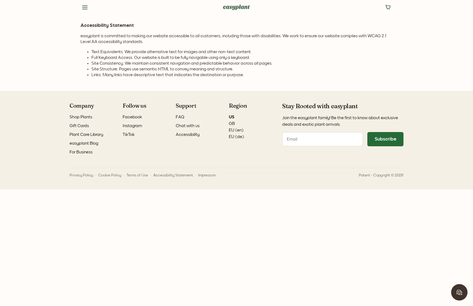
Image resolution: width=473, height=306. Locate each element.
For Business (81, 152)
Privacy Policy (81, 175)
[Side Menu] (84, 7)
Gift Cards (79, 126)
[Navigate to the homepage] (236, 7)
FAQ (180, 117)
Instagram (132, 126)
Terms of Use (137, 175)
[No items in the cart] (388, 7)
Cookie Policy (109, 175)
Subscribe (385, 139)
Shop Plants (81, 117)
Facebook (132, 117)
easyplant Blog (84, 143)
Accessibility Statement (173, 175)
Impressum (207, 175)
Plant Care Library (86, 134)
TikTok (129, 134)
